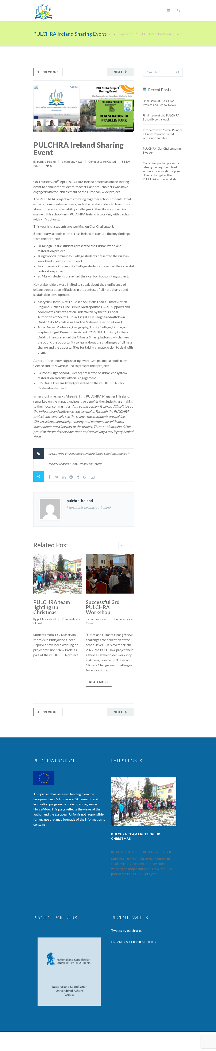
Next (118, 72)
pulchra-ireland (46, 161)
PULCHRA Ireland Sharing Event (78, 148)
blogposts (125, 34)
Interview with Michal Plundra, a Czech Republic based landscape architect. (163, 134)
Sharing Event (68, 463)
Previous (50, 72)
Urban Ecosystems (90, 463)
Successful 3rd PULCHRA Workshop (103, 607)
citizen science (74, 453)
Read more (99, 682)
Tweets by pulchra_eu (126, 930)
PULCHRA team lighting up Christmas (51, 607)
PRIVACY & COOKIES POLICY (133, 942)
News (79, 161)
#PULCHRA (56, 453)
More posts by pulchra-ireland (89, 507)
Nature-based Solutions (100, 453)
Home (107, 34)
